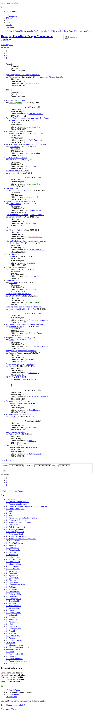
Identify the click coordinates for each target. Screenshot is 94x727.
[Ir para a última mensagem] (41, 83)
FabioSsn (12, 160)
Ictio (7, 228)
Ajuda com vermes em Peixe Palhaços (20, 201)
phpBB (13, 701)
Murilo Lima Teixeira (17, 133)
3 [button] (6, 55)
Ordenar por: (29, 465)
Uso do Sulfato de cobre (15, 432)
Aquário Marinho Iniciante (52, 77)
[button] (6, 60)
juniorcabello (34, 276)
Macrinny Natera (15, 230)
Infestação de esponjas (14, 254)
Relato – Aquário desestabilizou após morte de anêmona (27, 118)
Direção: (55, 465)
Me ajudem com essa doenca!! (17, 171)
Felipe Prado (14, 379)
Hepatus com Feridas (14, 445)
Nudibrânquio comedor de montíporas (20, 364)
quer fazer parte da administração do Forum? (23, 75)
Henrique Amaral (15, 327)
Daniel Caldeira (15, 204)
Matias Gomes (14, 77)
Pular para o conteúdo (9, 3)
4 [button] (6, 58)
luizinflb (12, 256)
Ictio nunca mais (12, 188)
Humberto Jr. (34, 223)
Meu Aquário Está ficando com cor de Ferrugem (24, 324)
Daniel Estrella (34, 410)
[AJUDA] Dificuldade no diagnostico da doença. (25, 215)
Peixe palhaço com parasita (16, 158)
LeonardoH (13, 366)
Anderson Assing (15, 353)
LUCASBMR (14, 296)
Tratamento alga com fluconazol (18, 414)
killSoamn (13, 283)
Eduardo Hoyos (35, 114)
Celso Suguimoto (15, 103)
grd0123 (12, 173)
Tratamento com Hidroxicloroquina (19, 131)
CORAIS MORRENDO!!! (16, 377)
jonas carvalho (14, 147)
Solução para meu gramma (16, 267)
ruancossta (13, 269)
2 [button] (6, 53)
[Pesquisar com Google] (66, 37)
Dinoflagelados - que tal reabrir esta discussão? (24, 307)
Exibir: (6, 465)
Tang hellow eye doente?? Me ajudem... (21, 337)
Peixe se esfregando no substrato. (18, 294)
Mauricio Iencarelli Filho (18, 190)
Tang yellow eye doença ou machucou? (21, 351)
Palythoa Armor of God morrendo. (19, 401)
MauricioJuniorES (16, 243)
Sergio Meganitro (15, 217)
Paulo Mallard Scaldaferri (19, 309)
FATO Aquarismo (35, 140)
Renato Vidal (34, 302)
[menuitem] (10, 18)
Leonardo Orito (35, 127)
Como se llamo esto (13, 280)
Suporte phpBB (19, 705)
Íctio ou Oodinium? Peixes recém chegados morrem (26, 241)
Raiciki (11, 434)
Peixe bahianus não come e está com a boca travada (26, 144)
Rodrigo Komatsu (16, 447)
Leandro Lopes (15, 403)
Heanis (11, 340)
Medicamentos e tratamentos (17, 100)
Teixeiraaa (13, 120)
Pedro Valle (13, 416)
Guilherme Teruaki (36, 333)
